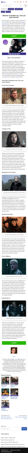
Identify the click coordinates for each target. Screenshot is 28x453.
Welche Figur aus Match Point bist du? (9, 442)
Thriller (8, 11)
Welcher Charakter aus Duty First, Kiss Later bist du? (12, 444)
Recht (3, 11)
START (14, 36)
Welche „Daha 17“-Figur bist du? (8, 437)
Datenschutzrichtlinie (15, 450)
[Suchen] (20, 5)
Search (24, 428)
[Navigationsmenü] (25, 5)
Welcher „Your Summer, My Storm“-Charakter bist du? (13, 446)
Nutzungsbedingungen (6, 451)
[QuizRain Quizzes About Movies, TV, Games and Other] (3, 2)
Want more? (3, 426)
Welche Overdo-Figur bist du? (7, 440)
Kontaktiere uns (5, 450)
